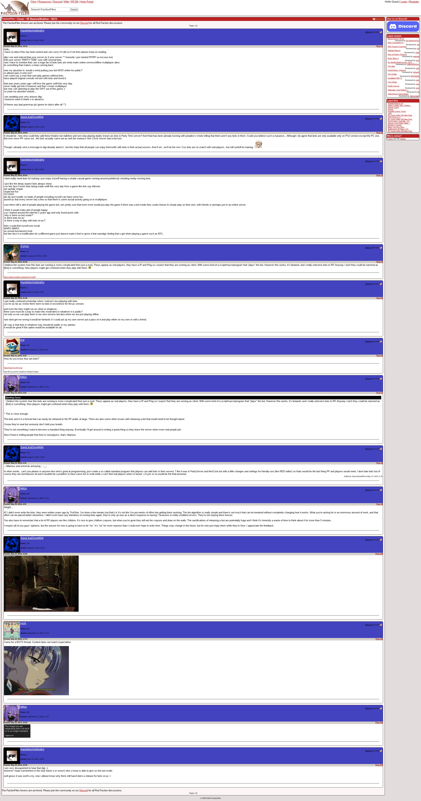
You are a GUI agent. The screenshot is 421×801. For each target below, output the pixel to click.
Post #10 (379, 554)
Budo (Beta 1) (393, 58)
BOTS (54, 19)
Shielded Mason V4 (395, 103)
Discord (57, 1)
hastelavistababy (32, 30)
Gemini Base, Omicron (397, 70)
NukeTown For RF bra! (13, 368)
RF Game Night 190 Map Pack (400, 119)
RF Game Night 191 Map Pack (400, 115)
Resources (44, 1)
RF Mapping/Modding (38, 19)
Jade (417, 52)
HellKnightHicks (413, 64)
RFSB (74, 1)
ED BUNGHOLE (412, 41)
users (390, 139)
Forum (20, 19)
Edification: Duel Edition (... (398, 90)
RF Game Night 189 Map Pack (400, 131)
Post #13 (379, 765)
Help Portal (86, 1)
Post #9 (379, 504)
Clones (390, 109)
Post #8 (379, 463)
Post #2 (379, 133)
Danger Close (393, 107)
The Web (391, 66)
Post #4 (379, 262)
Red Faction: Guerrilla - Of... (399, 121)
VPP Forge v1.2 (394, 117)
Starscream (414, 96)
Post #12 (379, 723)
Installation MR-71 (395, 78)
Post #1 (379, 46)
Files (33, 1)
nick (417, 60)
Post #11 (379, 639)
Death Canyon (393, 86)
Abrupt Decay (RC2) (396, 39)
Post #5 (379, 298)
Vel (418, 45)
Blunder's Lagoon (395, 125)
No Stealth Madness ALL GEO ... (401, 62)
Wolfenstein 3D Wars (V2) (398, 129)
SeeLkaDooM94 (32, 117)
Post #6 (379, 356)
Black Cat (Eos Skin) (396, 127)
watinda (416, 56)
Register (414, 1)
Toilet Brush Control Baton (398, 94)
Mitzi (23, 377)
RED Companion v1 (396, 43)
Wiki (66, 1)
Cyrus (24, 246)
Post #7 (379, 393)
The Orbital (392, 74)
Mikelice (368, 32)
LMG (390, 113)
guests (403, 139)
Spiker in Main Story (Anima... (399, 105)
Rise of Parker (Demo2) (397, 54)
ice (22, 340)
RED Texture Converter (397, 47)
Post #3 (379, 175)
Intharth (416, 72)
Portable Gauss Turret (397, 111)
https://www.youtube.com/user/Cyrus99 (20, 277)
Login (404, 1)
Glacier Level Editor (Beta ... (399, 123)
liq (418, 92)
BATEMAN (415, 76)
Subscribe (379, 19)
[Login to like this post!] (381, 32)
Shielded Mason (394, 50)
